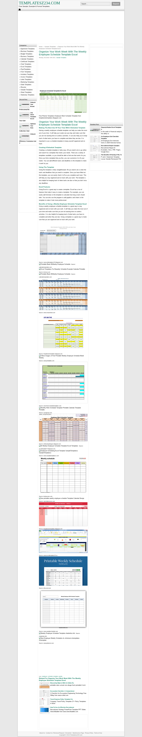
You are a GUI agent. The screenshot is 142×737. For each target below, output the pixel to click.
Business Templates (27, 56)
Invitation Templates (27, 74)
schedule (50, 676)
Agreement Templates (28, 49)
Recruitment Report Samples (110, 145)
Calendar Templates (27, 59)
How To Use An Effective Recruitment (62, 707)
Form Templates (26, 72)
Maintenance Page (78, 733)
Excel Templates (26, 66)
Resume (23, 87)
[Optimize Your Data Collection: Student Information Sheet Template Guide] (25, 125)
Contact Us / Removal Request (55, 733)
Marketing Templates (27, 82)
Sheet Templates (26, 92)
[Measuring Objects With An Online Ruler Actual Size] (44, 687)
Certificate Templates (27, 61)
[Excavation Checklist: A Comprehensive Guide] (44, 696)
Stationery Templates (27, 95)
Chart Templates (26, 64)
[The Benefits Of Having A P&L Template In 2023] (95, 160)
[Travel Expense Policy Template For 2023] (44, 704)
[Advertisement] (71, 27)
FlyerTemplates (26, 69)
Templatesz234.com (39, 3)
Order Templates (26, 84)
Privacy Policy (89, 733)
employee (44, 676)
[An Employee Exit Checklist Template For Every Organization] (95, 142)
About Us (42, 733)
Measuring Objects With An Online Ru (62, 683)
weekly (60, 676)
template (55, 676)
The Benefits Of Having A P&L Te (111, 155)
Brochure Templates (27, 51)
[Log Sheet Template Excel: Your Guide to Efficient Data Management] (25, 116)
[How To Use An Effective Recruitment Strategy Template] (44, 713)
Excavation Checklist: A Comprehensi (62, 691)
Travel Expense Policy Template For (61, 699)
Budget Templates (26, 54)
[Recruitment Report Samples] (95, 151)
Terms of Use (98, 733)
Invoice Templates (27, 77)
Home (41, 46)
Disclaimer (68, 733)
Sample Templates (50, 46)
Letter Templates (26, 79)
